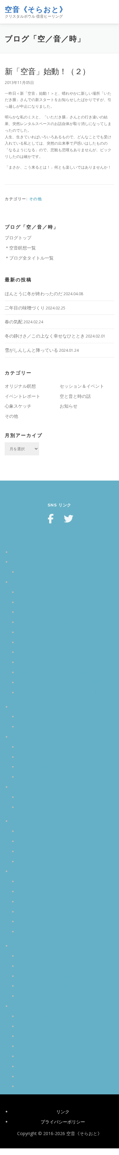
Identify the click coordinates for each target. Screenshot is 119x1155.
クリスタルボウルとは (39, 592)
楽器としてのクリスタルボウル (48, 622)
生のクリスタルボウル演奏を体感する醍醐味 (61, 682)
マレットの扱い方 (35, 612)
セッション (28, 831)
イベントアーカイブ (37, 727)
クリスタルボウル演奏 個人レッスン (53, 747)
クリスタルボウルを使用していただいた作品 (61, 777)
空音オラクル (24, 562)
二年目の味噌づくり (25, 308)
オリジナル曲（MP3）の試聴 (46, 986)
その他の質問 (30, 932)
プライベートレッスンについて (48, 902)
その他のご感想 (33, 767)
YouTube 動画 (31, 996)
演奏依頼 (26, 862)
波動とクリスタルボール (41, 652)
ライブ (24, 841)
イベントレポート (22, 396)
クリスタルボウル (29, 582)
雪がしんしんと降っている (31, 350)
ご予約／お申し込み (37, 797)
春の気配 (14, 322)
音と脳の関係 (30, 632)
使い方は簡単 (30, 572)
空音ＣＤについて (35, 922)
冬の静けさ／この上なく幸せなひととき (45, 336)
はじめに (26, 956)
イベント (20, 707)
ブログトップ (18, 238)
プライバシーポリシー (63, 1122)
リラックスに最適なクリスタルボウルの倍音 (61, 662)
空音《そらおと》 (36, 9)
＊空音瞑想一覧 (20, 248)
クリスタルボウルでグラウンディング (55, 642)
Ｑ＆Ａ (17, 871)
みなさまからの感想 (31, 737)
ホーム (17, 552)
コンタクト (22, 787)
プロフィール (24, 946)
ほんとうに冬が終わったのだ (34, 293)
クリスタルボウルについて (44, 881)
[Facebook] (51, 519)
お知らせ (68, 406)
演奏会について (33, 892)
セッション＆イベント (82, 386)
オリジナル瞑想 (20, 386)
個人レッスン (30, 851)
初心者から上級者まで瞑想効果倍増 (53, 672)
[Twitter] (68, 519)
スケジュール (30, 717)
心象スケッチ (18, 406)
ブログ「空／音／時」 (33, 1006)
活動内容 (20, 821)
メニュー (108, 12)
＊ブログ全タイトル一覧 (29, 258)
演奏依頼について (35, 912)
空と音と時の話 (75, 396)
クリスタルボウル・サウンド (46, 602)
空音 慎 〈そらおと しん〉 (43, 966)
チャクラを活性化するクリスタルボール (57, 693)
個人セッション (33, 757)
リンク (62, 1112)
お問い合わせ (30, 807)
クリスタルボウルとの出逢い (46, 976)
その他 (35, 198)
